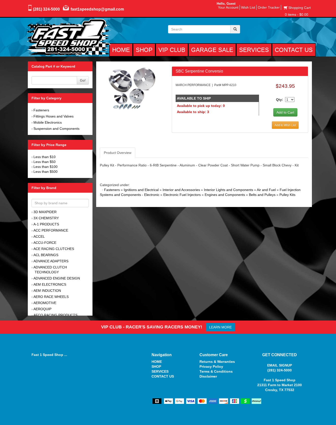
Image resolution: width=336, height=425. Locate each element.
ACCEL (39, 236)
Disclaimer (208, 376)
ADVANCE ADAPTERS (50, 261)
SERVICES (160, 371)
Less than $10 (44, 157)
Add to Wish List (285, 125)
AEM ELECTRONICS (49, 284)
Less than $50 (44, 162)
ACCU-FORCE (44, 243)
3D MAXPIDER (45, 212)
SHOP (156, 366)
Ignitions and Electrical (141, 190)
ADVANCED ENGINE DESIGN (56, 278)
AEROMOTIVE (44, 303)
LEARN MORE (220, 327)
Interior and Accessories (181, 190)
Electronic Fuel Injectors (182, 195)
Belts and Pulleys (262, 195)
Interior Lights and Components (228, 190)
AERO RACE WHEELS (51, 297)
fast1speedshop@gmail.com (97, 9)
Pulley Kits (287, 195)
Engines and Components (225, 195)
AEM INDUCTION (47, 291)
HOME (157, 362)
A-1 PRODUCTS (46, 224)
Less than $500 (45, 172)
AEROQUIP (42, 309)
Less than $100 (45, 167)
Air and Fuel (266, 190)
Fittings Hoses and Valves (53, 116)
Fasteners (41, 110)
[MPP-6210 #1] (132, 88)
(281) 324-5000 (46, 9)
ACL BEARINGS (45, 255)
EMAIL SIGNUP (279, 365)
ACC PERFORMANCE (50, 230)
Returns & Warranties (217, 362)
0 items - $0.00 (296, 14)
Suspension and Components (56, 129)
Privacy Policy (211, 366)
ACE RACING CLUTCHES (53, 249)
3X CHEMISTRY (46, 218)
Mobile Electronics (47, 122)
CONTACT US (163, 376)
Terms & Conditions (216, 371)
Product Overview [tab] (117, 153)
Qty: (279, 100)
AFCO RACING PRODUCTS (55, 315)
